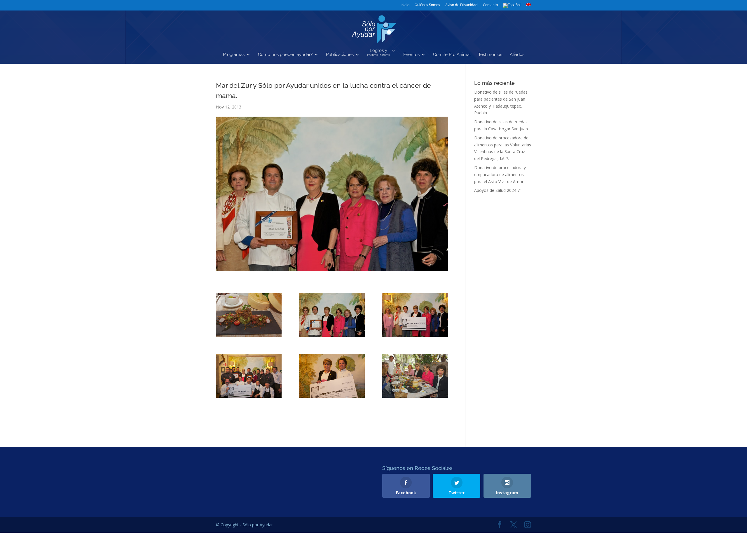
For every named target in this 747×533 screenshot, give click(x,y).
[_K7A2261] (415, 376)
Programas (234, 54)
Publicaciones (340, 54)
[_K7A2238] (415, 314)
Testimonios (490, 54)
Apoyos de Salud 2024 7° (497, 190)
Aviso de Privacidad (461, 5)
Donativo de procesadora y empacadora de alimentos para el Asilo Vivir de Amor (500, 174)
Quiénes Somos (427, 5)
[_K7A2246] (249, 376)
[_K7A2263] (249, 314)
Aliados (517, 54)
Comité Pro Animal (452, 54)
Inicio (405, 5)
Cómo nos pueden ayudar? (285, 54)
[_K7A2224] (332, 314)
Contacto (490, 5)
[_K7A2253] (332, 376)
